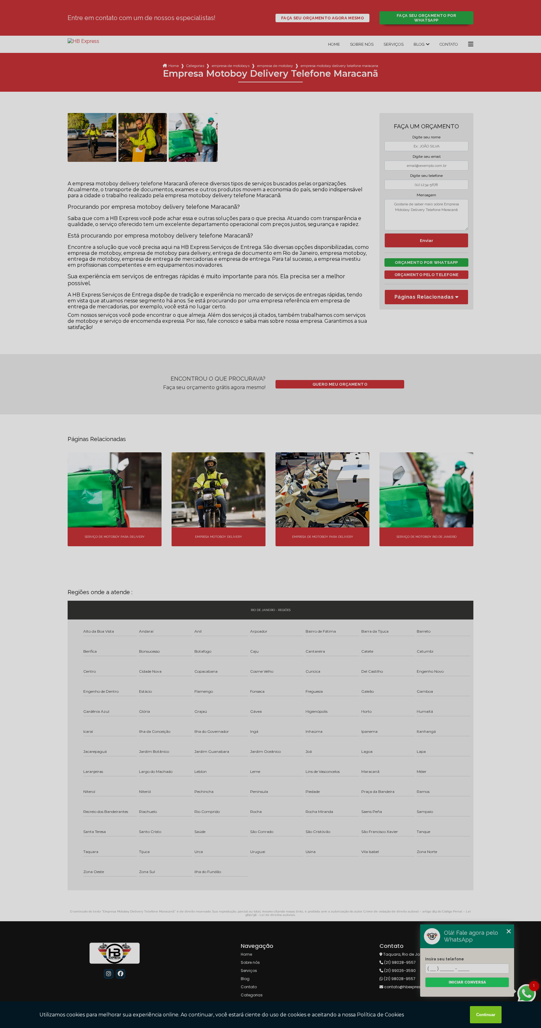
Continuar (485, 1014)
